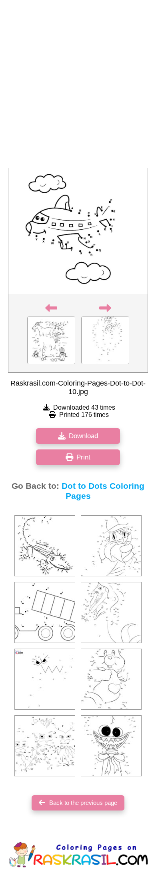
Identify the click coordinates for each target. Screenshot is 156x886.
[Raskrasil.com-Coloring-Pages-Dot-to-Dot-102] (111, 612)
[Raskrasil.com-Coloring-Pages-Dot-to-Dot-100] (44, 612)
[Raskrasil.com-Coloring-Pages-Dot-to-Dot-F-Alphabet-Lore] (44, 679)
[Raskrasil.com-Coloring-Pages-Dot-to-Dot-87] (111, 679)
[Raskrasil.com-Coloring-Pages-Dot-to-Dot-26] (44, 545)
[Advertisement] (78, 86)
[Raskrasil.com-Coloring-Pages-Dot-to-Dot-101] (111, 545)
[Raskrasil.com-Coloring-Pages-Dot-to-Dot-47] (44, 745)
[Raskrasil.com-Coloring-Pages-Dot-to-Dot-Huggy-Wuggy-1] (111, 745)
